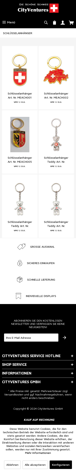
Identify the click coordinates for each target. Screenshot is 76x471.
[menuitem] (8, 22)
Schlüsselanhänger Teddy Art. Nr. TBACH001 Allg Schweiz (56, 160)
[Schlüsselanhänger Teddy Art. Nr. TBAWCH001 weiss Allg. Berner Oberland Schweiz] (20, 198)
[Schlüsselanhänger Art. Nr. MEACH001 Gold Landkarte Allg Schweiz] (20, 70)
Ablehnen (12, 464)
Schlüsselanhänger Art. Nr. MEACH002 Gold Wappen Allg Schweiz (56, 96)
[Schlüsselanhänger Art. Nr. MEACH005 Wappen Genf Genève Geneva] (20, 134)
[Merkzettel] (54, 22)
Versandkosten (13, 394)
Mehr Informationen (38, 452)
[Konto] (63, 22)
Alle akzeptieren (35, 464)
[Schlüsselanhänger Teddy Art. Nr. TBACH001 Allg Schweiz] (56, 134)
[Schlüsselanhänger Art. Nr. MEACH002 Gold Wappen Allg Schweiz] (56, 70)
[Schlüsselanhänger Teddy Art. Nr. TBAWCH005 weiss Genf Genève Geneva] (56, 198)
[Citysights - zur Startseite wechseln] (38, 8)
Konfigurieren (61, 464)
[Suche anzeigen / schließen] (45, 22)
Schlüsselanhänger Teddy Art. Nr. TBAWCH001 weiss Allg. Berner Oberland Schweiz (19, 224)
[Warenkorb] (71, 22)
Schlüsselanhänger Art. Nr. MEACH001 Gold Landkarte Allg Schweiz (19, 96)
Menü (10, 22)
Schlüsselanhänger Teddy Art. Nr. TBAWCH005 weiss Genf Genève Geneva (56, 224)
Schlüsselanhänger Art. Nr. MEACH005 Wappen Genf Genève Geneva (20, 160)
